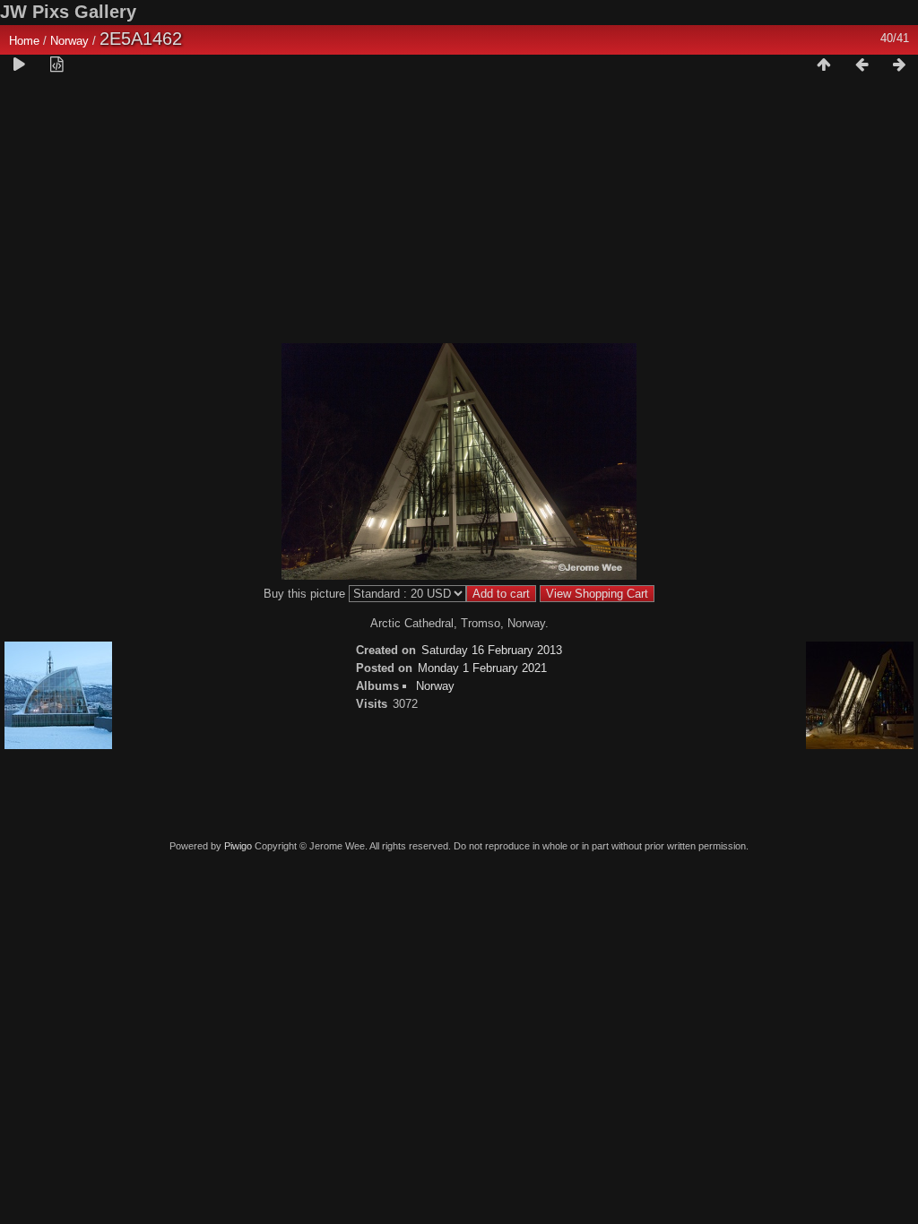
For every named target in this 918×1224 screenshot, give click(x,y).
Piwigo (238, 845)
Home (24, 40)
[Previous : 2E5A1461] (861, 65)
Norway (69, 40)
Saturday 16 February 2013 (491, 650)
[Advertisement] (459, 216)
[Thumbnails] (824, 65)
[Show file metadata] (56, 65)
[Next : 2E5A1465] (899, 65)
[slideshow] (19, 65)
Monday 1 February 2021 (482, 668)
